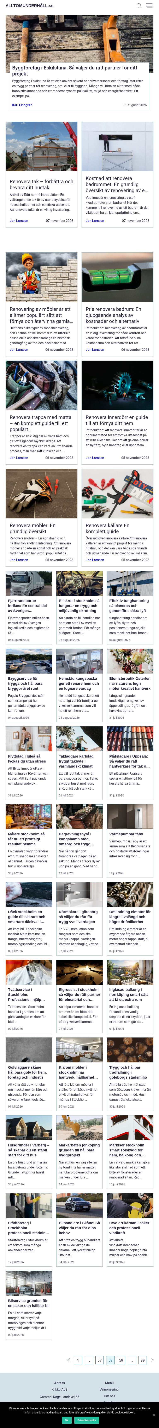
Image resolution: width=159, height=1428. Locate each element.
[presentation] (12, 43)
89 (143, 1360)
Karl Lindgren (22, 105)
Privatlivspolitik (86, 1420)
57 (100, 1360)
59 (121, 1360)
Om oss (109, 1396)
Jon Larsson (19, 221)
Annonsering (109, 1389)
